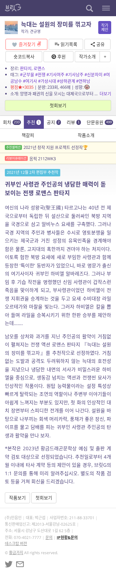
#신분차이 (93, 74)
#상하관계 (66, 81)
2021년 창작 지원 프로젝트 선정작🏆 (47, 147)
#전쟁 (40, 74)
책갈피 (28, 135)
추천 (33, 122)
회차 (11, 122)
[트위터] (9, 564)
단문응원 (99, 122)
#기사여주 (55, 74)
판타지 (26, 68)
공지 (53, 122)
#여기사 (30, 81)
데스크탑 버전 (16, 543)
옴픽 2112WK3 (31, 159)
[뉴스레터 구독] (20, 564)
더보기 (105, 93)
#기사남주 (74, 74)
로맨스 (39, 68)
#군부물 (27, 74)
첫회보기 (58, 105)
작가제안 (104, 27)
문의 (49, 537)
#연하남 (83, 81)
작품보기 (17, 498)
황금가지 (16, 552)
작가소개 (87, 56)
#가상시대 (47, 81)
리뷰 (73, 122)
